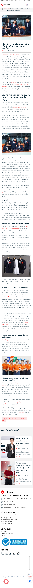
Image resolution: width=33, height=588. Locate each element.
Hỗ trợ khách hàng (6, 517)
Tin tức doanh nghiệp (10, 418)
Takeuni (13, 82)
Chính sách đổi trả (6, 521)
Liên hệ (3, 535)
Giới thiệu (4, 531)
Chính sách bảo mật (7, 523)
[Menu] (31, 5)
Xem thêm (18, 456)
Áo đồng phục (7, 340)
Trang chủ (7, 8)
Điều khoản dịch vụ (7, 533)
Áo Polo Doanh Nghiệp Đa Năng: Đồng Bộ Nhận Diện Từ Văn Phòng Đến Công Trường (23, 467)
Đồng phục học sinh (7, 0)
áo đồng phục (10, 297)
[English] (27, 5)
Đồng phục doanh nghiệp (22, 0)
